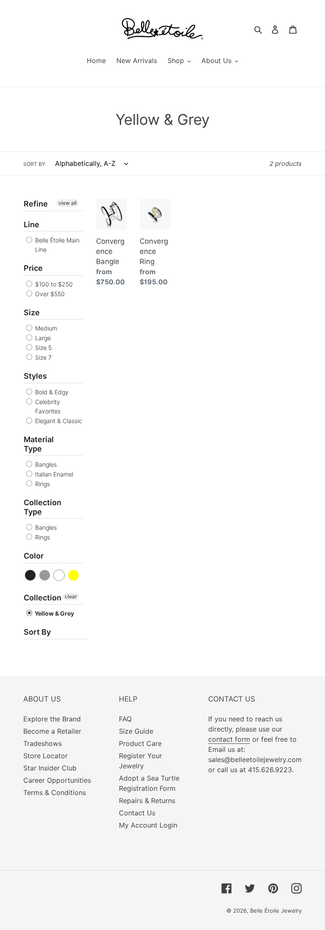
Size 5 (42, 347)
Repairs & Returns (147, 800)
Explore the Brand (52, 719)
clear (71, 596)
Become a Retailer (52, 731)
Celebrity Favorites (47, 406)
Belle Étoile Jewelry (276, 910)
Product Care (140, 743)
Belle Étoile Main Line (56, 245)
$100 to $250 (53, 284)
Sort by (34, 164)
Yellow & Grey (53, 613)
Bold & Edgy (51, 392)
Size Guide (136, 731)
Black (30, 575)
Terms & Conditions (54, 792)
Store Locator (45, 755)
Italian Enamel (53, 474)
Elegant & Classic (57, 420)
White (59, 575)
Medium (45, 328)
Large (42, 337)
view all (67, 203)
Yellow (74, 575)
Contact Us (137, 813)
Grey (45, 575)
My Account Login (148, 825)
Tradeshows (42, 743)
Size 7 (42, 357)
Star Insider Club (50, 768)
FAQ (125, 719)
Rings (41, 483)
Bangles (45, 464)
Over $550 (49, 293)
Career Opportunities (57, 780)
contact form (229, 739)
